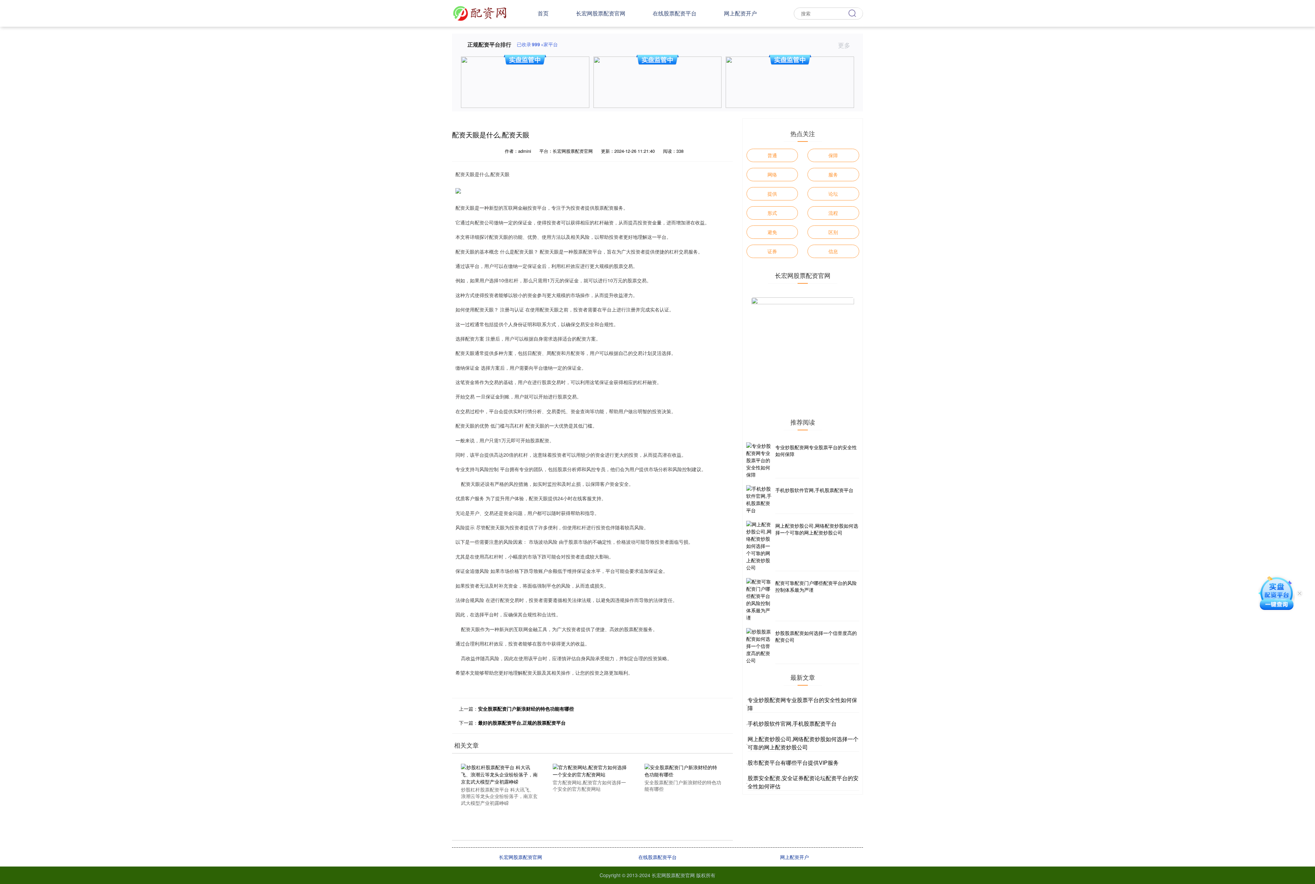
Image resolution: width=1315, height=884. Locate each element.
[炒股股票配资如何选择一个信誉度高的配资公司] (760, 646)
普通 (772, 155)
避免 (772, 232)
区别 (833, 232)
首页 (543, 13)
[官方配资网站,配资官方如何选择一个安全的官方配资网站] (591, 769)
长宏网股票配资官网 (600, 13)
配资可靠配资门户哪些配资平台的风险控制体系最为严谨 (816, 586)
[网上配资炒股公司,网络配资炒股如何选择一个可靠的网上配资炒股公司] (760, 546)
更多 (845, 44)
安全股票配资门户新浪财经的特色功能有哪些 (526, 708)
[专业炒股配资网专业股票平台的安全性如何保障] (760, 460)
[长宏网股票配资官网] (480, 12)
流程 (833, 212)
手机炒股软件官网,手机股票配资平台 (814, 490)
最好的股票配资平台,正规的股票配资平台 (522, 722)
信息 (833, 251)
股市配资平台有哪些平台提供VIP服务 (793, 762)
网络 (772, 174)
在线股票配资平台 (675, 13)
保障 (833, 155)
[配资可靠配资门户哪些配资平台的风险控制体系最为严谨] (760, 599)
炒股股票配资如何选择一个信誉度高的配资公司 (816, 636)
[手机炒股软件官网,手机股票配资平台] (760, 499)
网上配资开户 (740, 13)
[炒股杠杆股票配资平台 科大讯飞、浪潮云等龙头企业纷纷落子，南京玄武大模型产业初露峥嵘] (499, 773)
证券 (772, 251)
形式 (772, 212)
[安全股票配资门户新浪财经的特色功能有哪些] (682, 769)
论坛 (833, 193)
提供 (772, 193)
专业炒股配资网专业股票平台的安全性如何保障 (816, 450)
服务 (833, 174)
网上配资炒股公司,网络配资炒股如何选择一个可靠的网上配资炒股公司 (816, 529)
